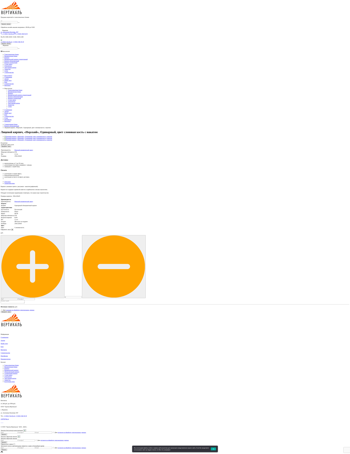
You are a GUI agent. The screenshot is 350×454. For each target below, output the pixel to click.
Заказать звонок (5, 24)
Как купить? (8, 75)
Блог (5, 82)
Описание (7, 182)
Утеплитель (8, 66)
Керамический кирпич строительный (16, 59)
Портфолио (7, 119)
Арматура (7, 69)
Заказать (3, 434)
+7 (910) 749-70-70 (22, 34)
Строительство (9, 72)
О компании (8, 77)
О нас (6, 118)
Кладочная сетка (9, 381)
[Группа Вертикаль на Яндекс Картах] (7, 331)
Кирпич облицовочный (11, 61)
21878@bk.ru (5, 419)
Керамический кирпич (11, 370)
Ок (213, 449)
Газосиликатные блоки (11, 54)
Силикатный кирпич (10, 373)
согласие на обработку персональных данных (20, 310)
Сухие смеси (8, 64)
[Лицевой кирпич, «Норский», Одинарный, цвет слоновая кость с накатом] (28, 136)
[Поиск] (18, 22)
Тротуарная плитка (10, 67)
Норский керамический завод (23, 150)
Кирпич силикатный (10, 62)
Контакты (7, 85)
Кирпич (6, 57)
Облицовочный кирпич (11, 372)
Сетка (6, 71)
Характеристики (9, 183)
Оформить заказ (6, 146)
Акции (6, 79)
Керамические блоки (10, 56)
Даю (18, 310)
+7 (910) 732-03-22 (8, 34)
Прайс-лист (8, 80)
